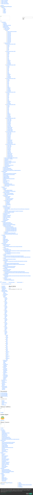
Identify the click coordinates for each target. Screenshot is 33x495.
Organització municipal (5, 432)
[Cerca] (23, 18)
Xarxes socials (4, 479)
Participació (2, 468)
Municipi (2, 452)
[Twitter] (2, 6)
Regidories (3, 287)
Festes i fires (4, 465)
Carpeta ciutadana (5, 445)
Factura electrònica (5, 449)
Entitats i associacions (5, 464)
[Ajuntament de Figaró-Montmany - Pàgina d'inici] (5, 17)
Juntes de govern (20, 282)
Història (3, 454)
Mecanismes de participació (6, 470)
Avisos (3, 403)
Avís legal (19, 485)
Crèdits (19, 482)
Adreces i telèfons (5, 466)
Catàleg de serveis (5, 446)
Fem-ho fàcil (4, 450)
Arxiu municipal (4, 444)
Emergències (4, 467)
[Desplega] (7, 282)
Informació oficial (12, 282)
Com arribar (4, 457)
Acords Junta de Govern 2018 (6, 283)
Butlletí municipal (5, 478)
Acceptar (30, 493)
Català (4, 8)
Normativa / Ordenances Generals (5, 370)
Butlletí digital (4, 477)
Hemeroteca (4, 480)
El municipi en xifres (5, 460)
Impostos (3, 448)
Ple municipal (5, 294)
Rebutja (27, 493)
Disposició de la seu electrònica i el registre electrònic (10, 439)
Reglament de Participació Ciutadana (8, 471)
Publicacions (4, 404)
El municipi (3, 453)
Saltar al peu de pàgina (5, 3)
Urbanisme (5, 366)
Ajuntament (4, 282)
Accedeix (2, 412)
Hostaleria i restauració (5, 462)
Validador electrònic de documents (7, 443)
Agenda (3, 401)
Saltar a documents (4, 2)
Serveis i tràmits (3, 440)
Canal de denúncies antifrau (3, 384)
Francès (4, 12)
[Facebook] (6, 6)
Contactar (2, 5)
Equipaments (4, 461)
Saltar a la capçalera (4, 0)
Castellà (4, 9)
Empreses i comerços (5, 463)
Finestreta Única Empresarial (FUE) (7, 447)
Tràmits (3, 441)
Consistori (3, 286)
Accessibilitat (20, 486)
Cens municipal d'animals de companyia (8, 442)
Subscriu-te (2, 420)
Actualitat (2, 473)
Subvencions (5, 374)
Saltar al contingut (4, 1)
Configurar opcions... (4, 493)
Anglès (4, 10)
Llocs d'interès (4, 456)
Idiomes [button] (3, 7)
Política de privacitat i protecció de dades (25, 484)
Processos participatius (5, 472)
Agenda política (4, 290)
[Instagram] (10, 6)
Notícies (3, 400)
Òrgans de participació (5, 469)
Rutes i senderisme (5, 455)
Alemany (4, 11)
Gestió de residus (5, 451)
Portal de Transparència (6, 437)
